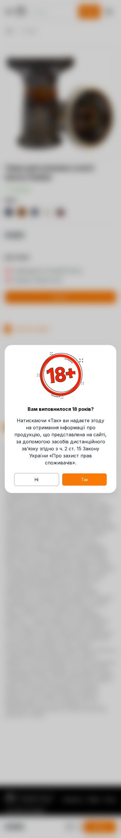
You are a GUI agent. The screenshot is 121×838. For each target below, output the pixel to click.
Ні (36, 479)
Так (84, 479)
